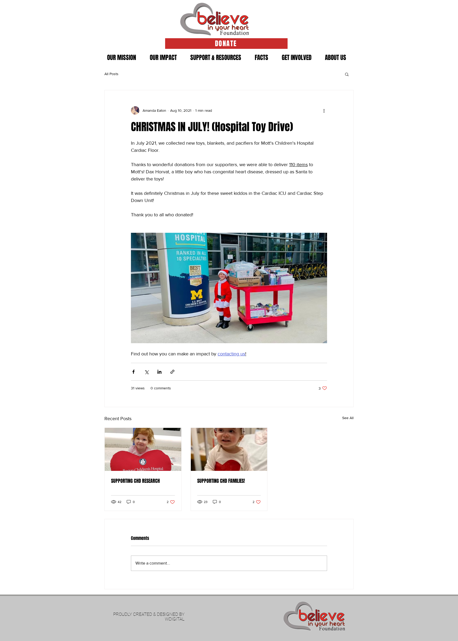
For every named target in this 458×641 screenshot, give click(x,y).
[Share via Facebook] (133, 371)
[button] (215, 57)
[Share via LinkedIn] (159, 371)
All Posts (111, 74)
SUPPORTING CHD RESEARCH (135, 480)
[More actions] (324, 110)
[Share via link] (172, 371)
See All (348, 418)
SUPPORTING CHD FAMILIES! (221, 480)
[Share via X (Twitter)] (146, 371)
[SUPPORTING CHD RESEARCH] (143, 449)
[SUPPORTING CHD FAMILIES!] (229, 449)
